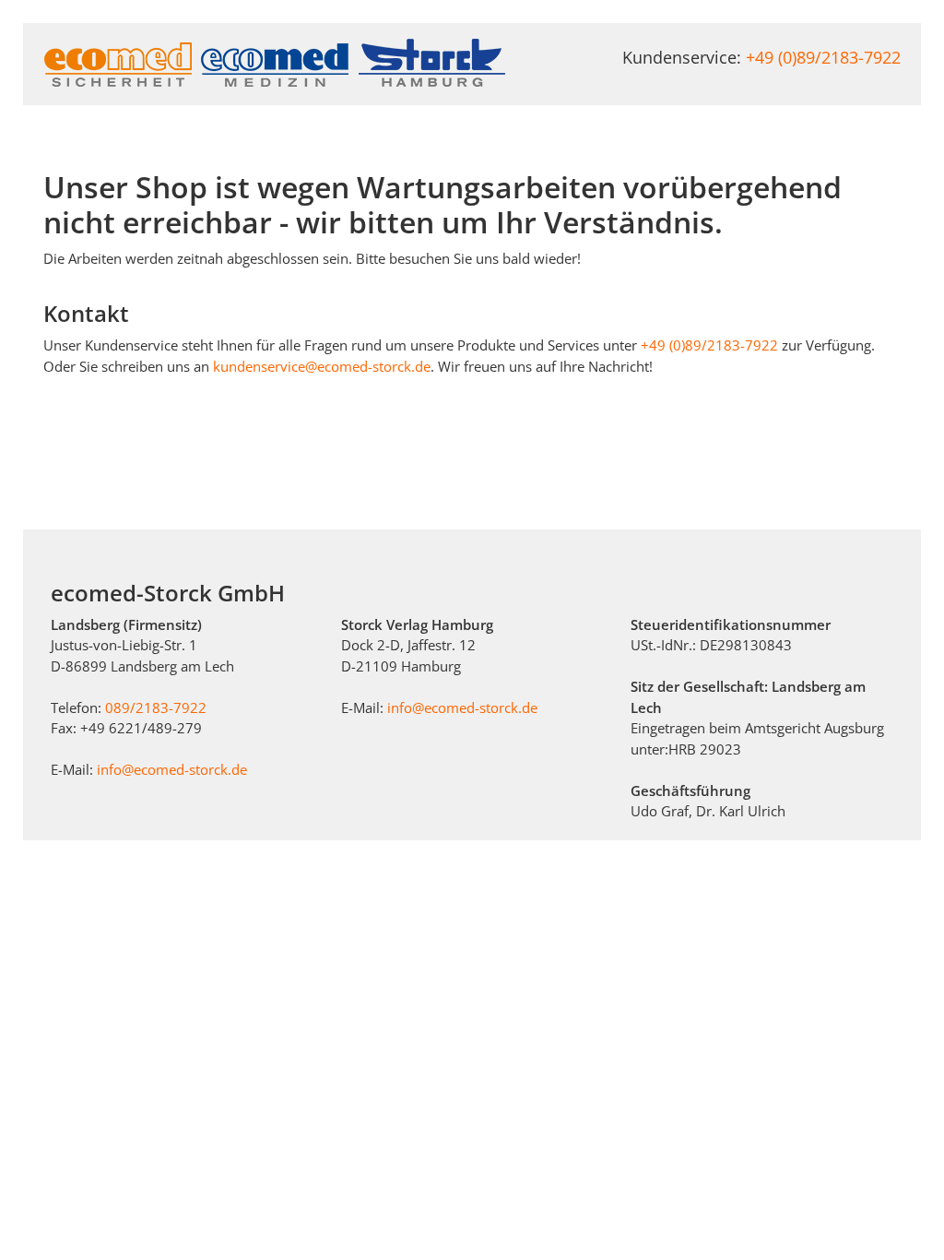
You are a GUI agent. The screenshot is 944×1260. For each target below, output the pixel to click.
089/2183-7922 (155, 707)
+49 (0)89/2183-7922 (823, 57)
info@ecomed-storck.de (172, 769)
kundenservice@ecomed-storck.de (322, 366)
